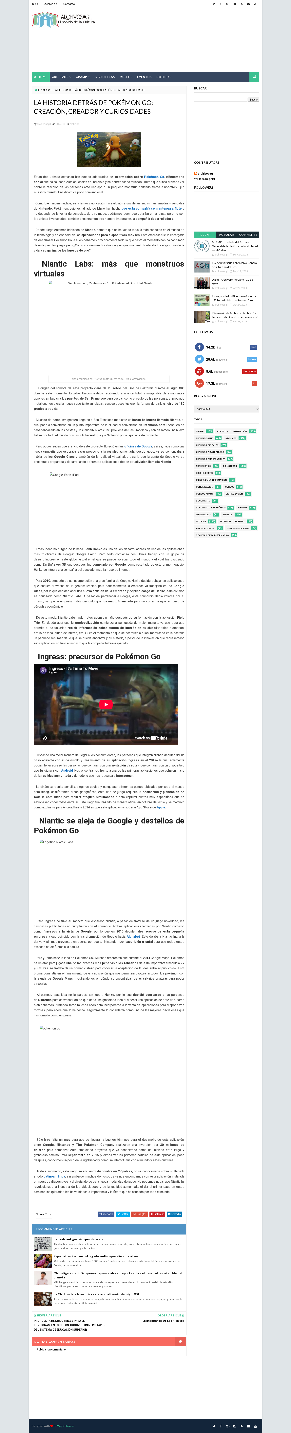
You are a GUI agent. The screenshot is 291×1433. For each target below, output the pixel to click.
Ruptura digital (205, 528)
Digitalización (234, 494)
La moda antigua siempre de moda (78, 1239)
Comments (248, 234)
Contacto (69, 4)
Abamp (81, 77)
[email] (248, 4)
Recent (205, 234)
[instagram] (235, 4)
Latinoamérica (54, 1176)
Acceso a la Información (232, 431)
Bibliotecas (105, 77)
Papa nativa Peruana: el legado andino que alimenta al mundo (99, 1256)
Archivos (60, 77)
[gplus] (228, 4)
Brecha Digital (204, 473)
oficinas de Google (138, 446)
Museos (126, 77)
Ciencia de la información (211, 480)
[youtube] (255, 4)
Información (203, 514)
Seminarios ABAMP (238, 528)
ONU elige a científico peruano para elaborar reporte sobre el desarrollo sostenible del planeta (118, 1275)
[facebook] (221, 4)
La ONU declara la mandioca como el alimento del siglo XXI (96, 1294)
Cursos (229, 487)
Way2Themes (65, 1426)
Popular (226, 234)
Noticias (163, 77)
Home (42, 77)
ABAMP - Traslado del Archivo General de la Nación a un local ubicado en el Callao (235, 246)
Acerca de (50, 4)
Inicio (35, 4)
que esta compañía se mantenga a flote (152, 208)
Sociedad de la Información (212, 535)
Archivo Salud (204, 438)
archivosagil (206, 173)
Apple (161, 807)
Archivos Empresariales (210, 459)
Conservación (204, 487)
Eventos (144, 77)
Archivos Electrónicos (210, 452)
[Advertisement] (187, 40)
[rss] (241, 4)
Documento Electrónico (210, 507)
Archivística (203, 466)
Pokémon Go (154, 177)
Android (67, 770)
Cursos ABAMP (205, 494)
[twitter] (214, 4)
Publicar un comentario (51, 1349)
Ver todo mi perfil (204, 178)
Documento (203, 501)
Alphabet (133, 936)
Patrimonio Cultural (232, 521)
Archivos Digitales (207, 445)
